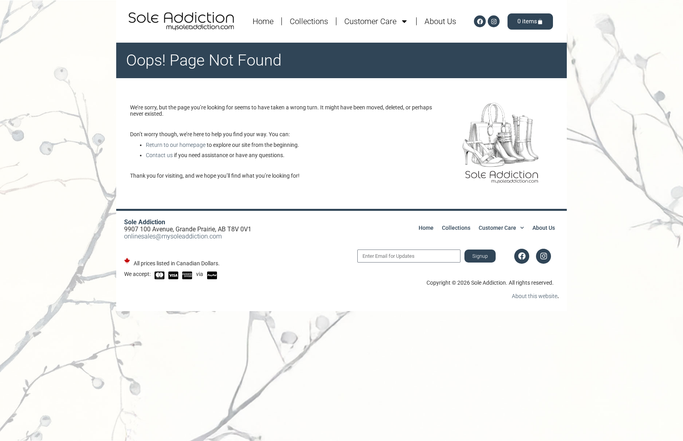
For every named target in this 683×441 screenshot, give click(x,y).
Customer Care (370, 21)
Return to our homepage (176, 145)
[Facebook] (480, 21)
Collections (309, 21)
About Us (440, 21)
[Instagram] (494, 21)
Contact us (159, 155)
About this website (534, 296)
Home (263, 21)
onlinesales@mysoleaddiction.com (173, 236)
